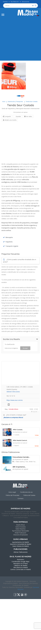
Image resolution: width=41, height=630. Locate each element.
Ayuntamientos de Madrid (20, 542)
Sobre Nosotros (20, 529)
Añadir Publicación (20, 533)
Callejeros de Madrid (20, 565)
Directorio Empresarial (20, 535)
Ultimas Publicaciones (21, 552)
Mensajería (9, 237)
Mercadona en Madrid (20, 567)
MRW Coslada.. (18, 429)
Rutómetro (20, 559)
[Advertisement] (20, 38)
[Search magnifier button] (35, 5)
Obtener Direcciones (13, 392)
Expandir (35, 411)
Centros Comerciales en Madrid (20, 569)
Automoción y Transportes (15, 101)
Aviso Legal (12, 492)
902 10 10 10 (11, 396)
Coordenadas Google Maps (20, 561)
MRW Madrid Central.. (20, 440)
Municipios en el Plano (20, 563)
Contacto (20, 498)
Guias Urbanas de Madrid (20, 546)
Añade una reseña (10, 120)
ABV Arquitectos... (19, 467)
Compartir (7, 116)
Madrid (17, 445)
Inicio (3, 101)
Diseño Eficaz (20, 525)
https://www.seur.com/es (15, 400)
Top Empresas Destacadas (20, 531)
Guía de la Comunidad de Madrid (20, 544)
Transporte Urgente (11, 246)
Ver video (29, 116)
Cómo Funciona (20, 527)
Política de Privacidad (12, 495)
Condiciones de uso (26, 492)
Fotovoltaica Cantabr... (21, 457)
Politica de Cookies (29, 495)
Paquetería (8, 242)
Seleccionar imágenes (11, 348)
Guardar (18, 116)
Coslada (17, 435)
